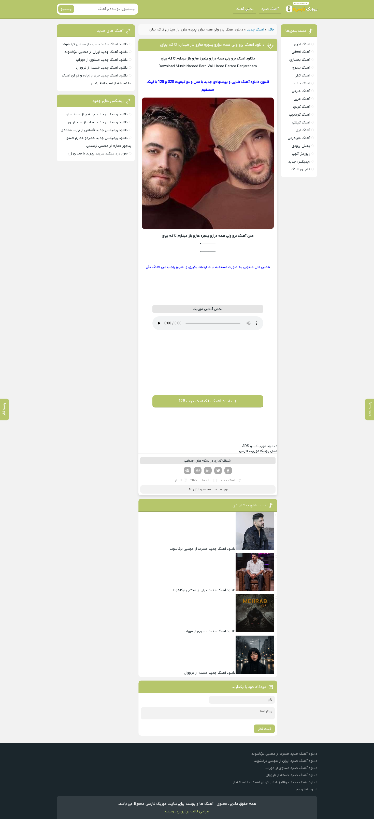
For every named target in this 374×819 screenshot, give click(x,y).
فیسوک (228, 470)
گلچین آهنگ (300, 169)
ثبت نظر (264, 728)
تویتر (218, 470)
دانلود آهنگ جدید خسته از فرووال (102, 67)
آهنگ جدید (270, 9)
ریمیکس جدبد (299, 161)
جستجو (66, 9)
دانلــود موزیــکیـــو (259, 446)
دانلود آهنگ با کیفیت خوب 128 (205, 401)
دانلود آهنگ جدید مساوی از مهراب (102, 59)
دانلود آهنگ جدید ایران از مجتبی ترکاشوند (96, 52)
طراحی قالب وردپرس (193, 811)
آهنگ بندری (301, 67)
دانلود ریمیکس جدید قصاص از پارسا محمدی (94, 130)
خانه (271, 29)
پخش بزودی (301, 146)
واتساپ (198, 470)
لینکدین (208, 470)
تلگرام (187, 470)
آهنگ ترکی (302, 75)
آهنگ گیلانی (301, 122)
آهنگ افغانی (301, 52)
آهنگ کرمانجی (299, 114)
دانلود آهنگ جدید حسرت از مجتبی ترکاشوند (95, 44)
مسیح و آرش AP (200, 489)
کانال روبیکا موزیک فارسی (258, 451)
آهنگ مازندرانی (299, 138)
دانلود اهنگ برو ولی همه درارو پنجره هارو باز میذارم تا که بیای (212, 44)
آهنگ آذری (302, 44)
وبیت (169, 811)
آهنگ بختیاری (299, 59)
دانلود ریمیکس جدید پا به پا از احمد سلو (97, 114)
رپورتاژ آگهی (301, 153)
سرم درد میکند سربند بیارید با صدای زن (98, 153)
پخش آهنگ (245, 9)
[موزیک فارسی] (300, 9)
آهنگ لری (303, 130)
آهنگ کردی (301, 106)
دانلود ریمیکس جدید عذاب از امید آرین (98, 122)
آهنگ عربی (302, 99)
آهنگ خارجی (301, 91)
